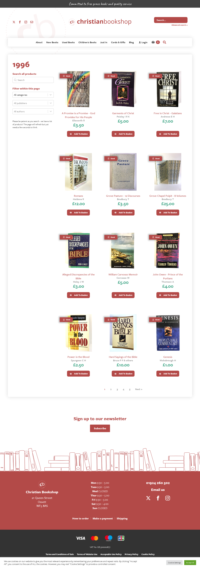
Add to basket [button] (81, 133)
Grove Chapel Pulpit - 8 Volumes (167, 196)
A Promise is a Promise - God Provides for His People (78, 115)
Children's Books (87, 42)
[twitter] (13, 22)
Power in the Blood (78, 357)
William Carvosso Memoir (123, 274)
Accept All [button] (190, 562)
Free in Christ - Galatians (168, 113)
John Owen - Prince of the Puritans (168, 276)
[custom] (31, 22)
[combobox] (30, 103)
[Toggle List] (51, 103)
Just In (103, 42)
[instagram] (25, 22)
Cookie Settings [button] (174, 562)
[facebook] (19, 22)
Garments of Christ (123, 113)
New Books (52, 42)
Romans (78, 196)
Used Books (68, 42)
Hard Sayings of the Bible (123, 357)
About (39, 42)
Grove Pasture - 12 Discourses (123, 196)
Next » (138, 389)
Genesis (167, 357)
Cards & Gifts (118, 42)
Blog (131, 42)
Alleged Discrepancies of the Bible (78, 276)
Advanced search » (180, 25)
